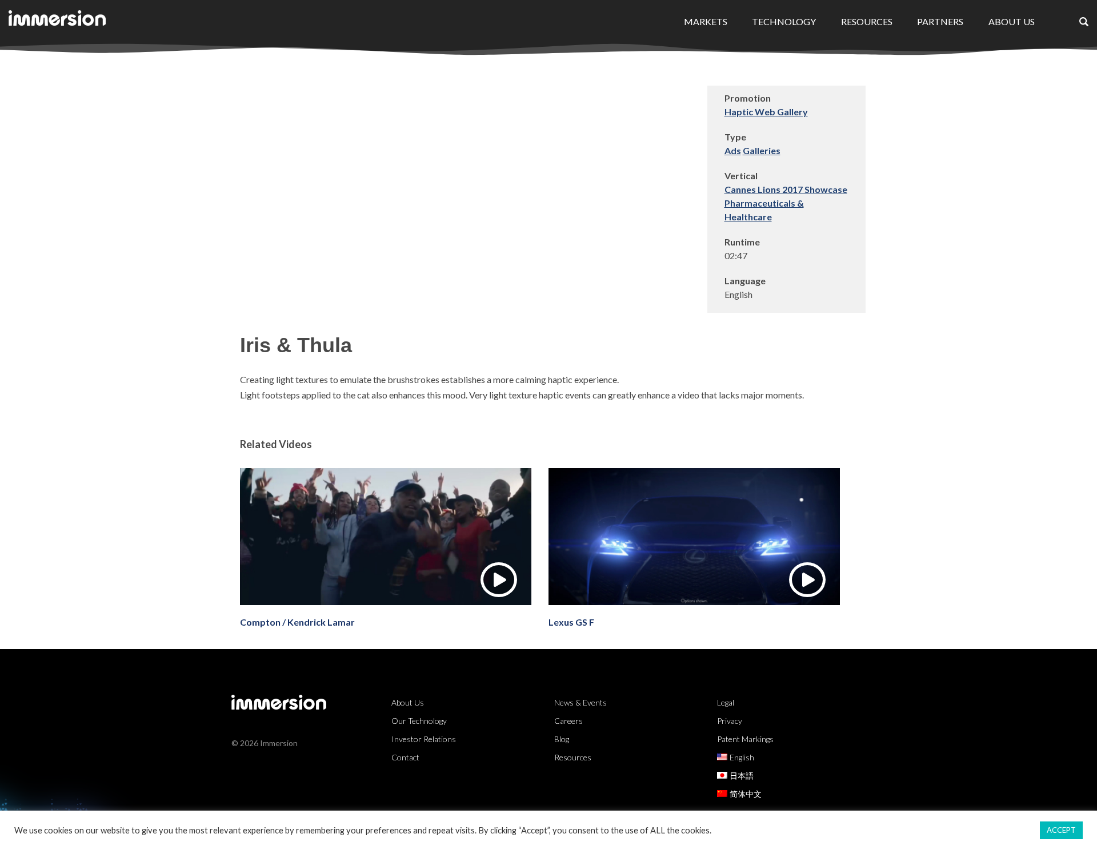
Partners (940, 21)
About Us (1011, 21)
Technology (784, 21)
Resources (866, 21)
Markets (705, 21)
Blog (561, 739)
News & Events (580, 702)
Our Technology (419, 721)
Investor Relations (423, 739)
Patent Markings (745, 739)
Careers (568, 721)
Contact (405, 757)
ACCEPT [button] (1061, 830)
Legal (725, 702)
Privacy (729, 721)
